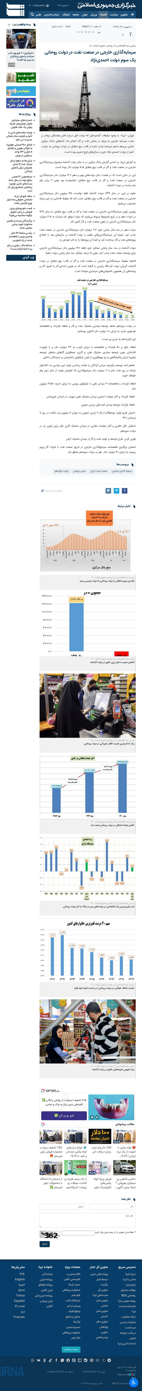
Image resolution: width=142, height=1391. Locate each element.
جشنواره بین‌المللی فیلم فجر (71, 1293)
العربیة (21, 1285)
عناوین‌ (124, 15)
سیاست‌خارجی (51, 15)
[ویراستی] (62, 1361)
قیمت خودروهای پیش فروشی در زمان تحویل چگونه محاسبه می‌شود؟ (20, 212)
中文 (22, 1274)
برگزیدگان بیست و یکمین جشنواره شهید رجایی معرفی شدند (19, 224)
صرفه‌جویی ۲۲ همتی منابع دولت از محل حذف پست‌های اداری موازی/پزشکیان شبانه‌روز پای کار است (20, 184)
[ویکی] (38, 1361)
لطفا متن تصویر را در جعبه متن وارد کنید (115, 1232)
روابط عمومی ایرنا (127, 1301)
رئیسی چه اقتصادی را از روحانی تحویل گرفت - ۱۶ (112, 659)
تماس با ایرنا (129, 1279)
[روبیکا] (97, 1361)
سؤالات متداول (128, 1290)
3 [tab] (13, 25)
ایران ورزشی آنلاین (46, 1304)
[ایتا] (74, 1361)
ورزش (93, 15)
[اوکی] (44, 1361)
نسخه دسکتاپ (71, 1350)
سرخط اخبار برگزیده (102, 1282)
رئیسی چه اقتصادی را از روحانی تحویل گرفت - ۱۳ (112, 903)
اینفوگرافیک (74, 1311)
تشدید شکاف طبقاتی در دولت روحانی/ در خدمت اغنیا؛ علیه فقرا (104, 988)
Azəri (21, 1290)
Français (19, 1317)
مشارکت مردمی (128, 1322)
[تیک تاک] (50, 1361)
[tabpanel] (21, 49)
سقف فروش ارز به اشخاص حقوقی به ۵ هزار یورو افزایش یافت (19, 199)
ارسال (44, 1244)
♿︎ (133, 1382)
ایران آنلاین (47, 1290)
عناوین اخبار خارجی (102, 1314)
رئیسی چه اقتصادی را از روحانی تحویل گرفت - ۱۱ (113, 985)
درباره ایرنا (130, 1274)
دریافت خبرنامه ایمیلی (128, 1336)
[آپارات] (91, 1361)
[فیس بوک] (56, 1361)
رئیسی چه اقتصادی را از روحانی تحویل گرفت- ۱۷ (113, 577)
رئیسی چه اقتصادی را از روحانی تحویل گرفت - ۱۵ (112, 740)
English (20, 1279)
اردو (23, 1312)
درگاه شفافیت (128, 1317)
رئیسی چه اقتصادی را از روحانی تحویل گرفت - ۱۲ (112, 1066)
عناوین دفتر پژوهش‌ (102, 1324)
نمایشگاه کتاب (73, 1301)
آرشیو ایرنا (131, 1285)
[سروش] (68, 1361)
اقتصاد (103, 15)
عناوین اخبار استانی (102, 1303)
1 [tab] (21, 25)
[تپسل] (43, 1091)
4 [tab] (9, 25)
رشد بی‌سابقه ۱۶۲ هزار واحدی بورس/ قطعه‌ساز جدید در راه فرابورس (20, 236)
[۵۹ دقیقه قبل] (21, 39)
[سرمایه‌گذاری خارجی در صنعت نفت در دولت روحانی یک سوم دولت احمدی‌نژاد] (88, 99)
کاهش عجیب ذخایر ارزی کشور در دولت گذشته (112, 662)
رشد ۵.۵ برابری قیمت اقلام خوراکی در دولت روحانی (109, 744)
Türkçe (20, 1296)
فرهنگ (66, 15)
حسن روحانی (79, 471)
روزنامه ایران (46, 1279)
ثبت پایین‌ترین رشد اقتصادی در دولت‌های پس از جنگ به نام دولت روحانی (98, 907)
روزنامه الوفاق (45, 1285)
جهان (84, 15)
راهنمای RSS (128, 1296)
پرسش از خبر (73, 1306)
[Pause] (92, 1117)
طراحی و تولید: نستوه (126, 1376)
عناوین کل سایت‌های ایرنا (100, 1293)
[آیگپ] (79, 1361)
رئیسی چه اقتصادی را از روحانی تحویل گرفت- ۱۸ (112, 46)
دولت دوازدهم (61, 471)
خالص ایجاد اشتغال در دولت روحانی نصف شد (112, 825)
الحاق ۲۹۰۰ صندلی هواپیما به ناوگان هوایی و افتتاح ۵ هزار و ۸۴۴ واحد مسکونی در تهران (19, 150)
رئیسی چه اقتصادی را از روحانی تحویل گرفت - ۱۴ (112, 822)
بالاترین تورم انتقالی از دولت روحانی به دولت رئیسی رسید (107, 581)
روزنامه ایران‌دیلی (44, 1296)
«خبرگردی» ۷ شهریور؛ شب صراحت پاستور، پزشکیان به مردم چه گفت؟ (21, 56)
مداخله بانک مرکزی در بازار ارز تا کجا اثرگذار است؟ (19, 247)
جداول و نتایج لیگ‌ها (73, 1319)
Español (19, 1301)
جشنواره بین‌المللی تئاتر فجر (71, 1335)
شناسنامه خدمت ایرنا (127, 1309)
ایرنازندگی (47, 1274)
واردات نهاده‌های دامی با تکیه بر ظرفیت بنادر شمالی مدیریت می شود (19, 136)
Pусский (20, 1306)
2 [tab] (17, 25)
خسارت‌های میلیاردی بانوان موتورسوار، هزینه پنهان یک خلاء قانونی (21, 123)
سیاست (114, 15)
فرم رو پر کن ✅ (64, 1115)
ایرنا (106, 5)
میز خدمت (130, 1328)
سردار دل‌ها (74, 1285)
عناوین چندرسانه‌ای (102, 1335)
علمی (38, 15)
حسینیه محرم (73, 1327)
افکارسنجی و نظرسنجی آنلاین (72, 1277)
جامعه (76, 15)
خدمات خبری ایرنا (127, 1344)
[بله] (85, 1361)
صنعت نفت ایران (98, 471)
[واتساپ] (32, 1361)
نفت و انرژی (57, 26)
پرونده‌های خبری (99, 1274)
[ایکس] (103, 1361)
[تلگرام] (109, 1361)
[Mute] (97, 1117)
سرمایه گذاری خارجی (122, 471)
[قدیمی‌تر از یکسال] (88, 543)
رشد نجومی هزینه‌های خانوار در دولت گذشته (113, 1070)
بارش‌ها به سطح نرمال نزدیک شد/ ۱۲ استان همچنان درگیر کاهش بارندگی (21, 166)
